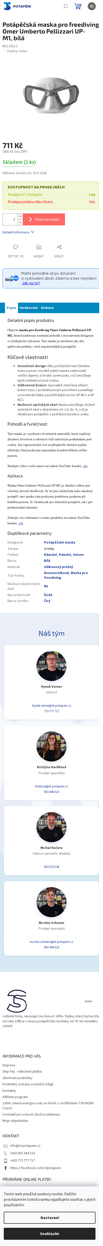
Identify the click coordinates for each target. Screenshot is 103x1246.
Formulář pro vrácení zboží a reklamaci (31, 1114)
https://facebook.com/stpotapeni (35, 1168)
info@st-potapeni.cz (25, 1145)
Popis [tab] (11, 307)
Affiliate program (15, 1097)
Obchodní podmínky (17, 1078)
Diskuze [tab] (47, 307)
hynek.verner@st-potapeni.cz (51, 705)
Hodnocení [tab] (29, 307)
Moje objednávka (15, 1120)
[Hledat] (65, 6)
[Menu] (92, 6)
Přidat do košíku (47, 219)
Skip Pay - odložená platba (22, 1071)
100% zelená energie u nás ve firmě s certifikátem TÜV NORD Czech (48, 1106)
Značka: (17, 51)
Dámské (50, 554)
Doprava (8, 1065)
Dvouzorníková (56, 573)
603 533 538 (51, 867)
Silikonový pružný (58, 567)
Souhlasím (49, 1234)
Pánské (65, 554)
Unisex (78, 554)
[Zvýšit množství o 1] (20, 216)
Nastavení (49, 1218)
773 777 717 (51, 711)
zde (85, 466)
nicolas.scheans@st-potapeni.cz (51, 942)
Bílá (47, 560)
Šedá (48, 595)
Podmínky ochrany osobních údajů (27, 1084)
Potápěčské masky (59, 542)
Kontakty (9, 1090)
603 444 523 (51, 792)
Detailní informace (16, 232)
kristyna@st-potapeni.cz (51, 786)
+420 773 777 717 (22, 1160)
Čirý (47, 601)
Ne (46, 586)
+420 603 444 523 (22, 1153)
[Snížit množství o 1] (20, 222)
